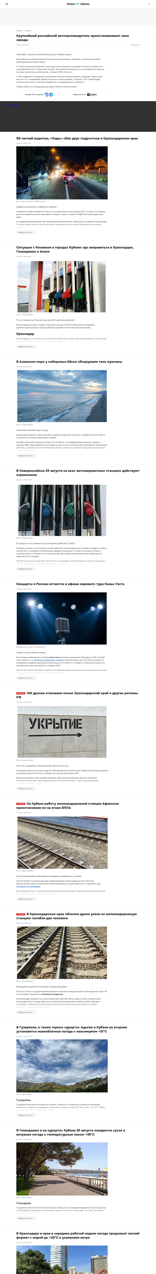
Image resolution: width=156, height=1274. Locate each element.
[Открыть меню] (6, 4)
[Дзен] (92, 94)
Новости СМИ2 (12, 105)
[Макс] (46, 94)
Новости (28, 31)
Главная (19, 31)
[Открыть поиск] (149, 4)
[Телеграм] (51, 94)
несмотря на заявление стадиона (49, 660)
